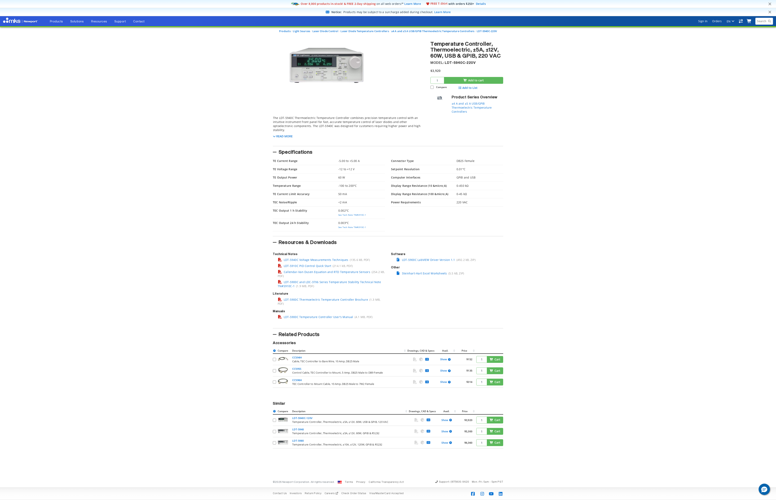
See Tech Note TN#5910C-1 (352, 214)
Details (481, 3)
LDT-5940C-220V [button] (460, 62)
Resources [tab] (99, 21)
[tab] (348, 130)
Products (285, 31)
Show (443, 359)
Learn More (412, 3)
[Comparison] (741, 21)
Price (464, 350)
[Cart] (749, 21)
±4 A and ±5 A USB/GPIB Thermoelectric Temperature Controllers (432, 31)
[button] (764, 489)
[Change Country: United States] (340, 482)
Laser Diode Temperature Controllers (365, 31)
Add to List (470, 87)
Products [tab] (56, 21)
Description (299, 350)
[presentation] (388, 250)
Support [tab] (120, 21)
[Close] (770, 4)
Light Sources (301, 31)
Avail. (445, 350)
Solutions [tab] (77, 21)
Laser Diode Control (325, 31)
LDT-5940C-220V (487, 31)
